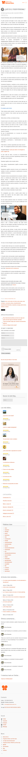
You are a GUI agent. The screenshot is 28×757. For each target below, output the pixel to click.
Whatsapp (5, 726)
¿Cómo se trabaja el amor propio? (10, 325)
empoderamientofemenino (6, 305)
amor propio (19, 301)
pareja (6, 533)
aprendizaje (7, 571)
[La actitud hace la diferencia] (4, 458)
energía (18, 305)
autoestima (7, 535)
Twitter (4, 719)
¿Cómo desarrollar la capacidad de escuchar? (12, 450)
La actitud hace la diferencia (8, 462)
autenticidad (7, 549)
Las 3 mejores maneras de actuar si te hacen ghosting (14, 592)
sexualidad (7, 564)
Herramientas (5, 746)
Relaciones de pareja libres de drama (10, 483)
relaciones (7, 529)
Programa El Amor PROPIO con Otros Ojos (11, 742)
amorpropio (7, 558)
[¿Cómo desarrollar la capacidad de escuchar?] (4, 446)
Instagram (5, 722)
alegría (6, 556)
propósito (7, 569)
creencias (7, 567)
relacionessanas (8, 544)
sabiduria (3, 306)
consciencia (8, 303)
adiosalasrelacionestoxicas (10, 553)
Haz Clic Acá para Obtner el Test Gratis (9, 359)
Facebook (5, 720)
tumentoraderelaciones (9, 547)
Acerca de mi (5, 736)
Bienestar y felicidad (8, 298)
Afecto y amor (13, 298)
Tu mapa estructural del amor (9, 740)
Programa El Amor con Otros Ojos (10, 738)
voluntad (6, 306)
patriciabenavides (8, 562)
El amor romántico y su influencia (9, 611)
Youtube (4, 724)
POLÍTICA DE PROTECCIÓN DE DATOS (13, 707)
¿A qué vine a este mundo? (8, 415)
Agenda (4, 744)
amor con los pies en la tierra (11, 301)
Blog (4, 748)
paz (5, 551)
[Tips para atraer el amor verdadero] (4, 435)
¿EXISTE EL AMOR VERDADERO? (10, 427)
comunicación (7, 538)
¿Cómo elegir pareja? (7, 606)
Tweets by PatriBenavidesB (6, 678)
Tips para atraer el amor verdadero (10, 439)
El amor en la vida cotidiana (8, 469)
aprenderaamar (8, 560)
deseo (12, 303)
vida (6, 537)
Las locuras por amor (7, 476)
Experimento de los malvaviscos (12, 268)
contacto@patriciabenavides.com (10, 704)
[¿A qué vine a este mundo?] (4, 411)
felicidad (6, 531)
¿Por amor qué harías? (7, 601)
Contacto (14, 284)
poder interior (23, 305)
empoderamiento (17, 303)
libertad (6, 546)
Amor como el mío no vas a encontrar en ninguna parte (14, 597)
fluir (5, 565)
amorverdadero (8, 555)
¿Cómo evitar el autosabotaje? (9, 587)
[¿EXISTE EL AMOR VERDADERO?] (4, 423)
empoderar (14, 305)
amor (6, 528)
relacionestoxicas (8, 542)
